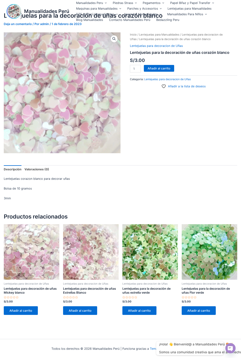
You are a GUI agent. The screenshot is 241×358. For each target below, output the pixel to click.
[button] (114, 38)
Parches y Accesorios (142, 8)
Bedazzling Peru (167, 20)
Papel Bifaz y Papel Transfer (190, 3)
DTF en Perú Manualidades (95, 14)
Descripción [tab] (12, 169)
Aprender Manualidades (141, 14)
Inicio (133, 34)
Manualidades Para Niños (185, 14)
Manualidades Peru (89, 3)
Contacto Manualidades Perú (129, 20)
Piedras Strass (123, 3)
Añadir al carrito (159, 68)
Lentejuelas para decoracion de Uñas (156, 46)
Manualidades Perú (46, 11)
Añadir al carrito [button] (20, 310)
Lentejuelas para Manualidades (189, 8)
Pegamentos (151, 3)
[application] (105, 3)
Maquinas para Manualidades (96, 8)
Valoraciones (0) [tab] (36, 169)
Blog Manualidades (89, 20)
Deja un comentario (18, 24)
